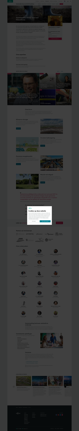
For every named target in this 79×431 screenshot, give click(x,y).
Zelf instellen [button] (34, 221)
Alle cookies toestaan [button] (45, 221)
